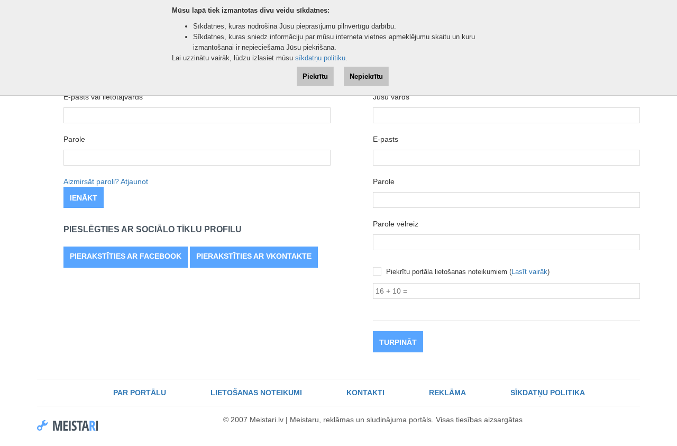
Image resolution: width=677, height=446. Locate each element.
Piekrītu (315, 76)
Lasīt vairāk (529, 272)
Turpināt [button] (398, 342)
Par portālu (139, 392)
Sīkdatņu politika (547, 392)
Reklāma (447, 392)
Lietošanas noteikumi (256, 392)
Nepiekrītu (366, 76)
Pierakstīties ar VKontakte (254, 256)
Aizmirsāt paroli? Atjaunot (105, 181)
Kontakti (365, 392)
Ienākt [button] (83, 198)
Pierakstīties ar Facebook (125, 256)
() (468, 272)
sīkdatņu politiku (320, 58)
